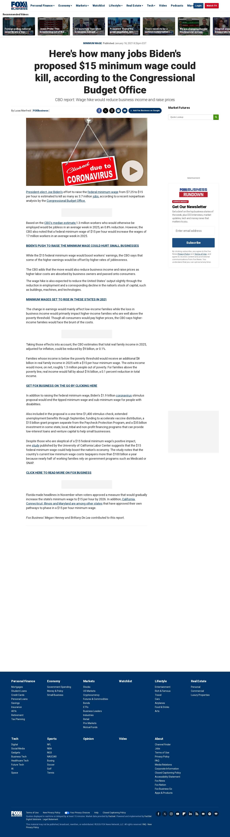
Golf (49, 768)
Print (118, 110)
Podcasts (177, 5)
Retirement (17, 715)
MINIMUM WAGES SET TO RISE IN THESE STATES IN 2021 (66, 299)
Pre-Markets (89, 723)
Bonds (86, 703)
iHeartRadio (216, 814)
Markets (81, 5)
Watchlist (99, 5)
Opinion (88, 738)
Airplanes (160, 703)
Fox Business (19, 5)
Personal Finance (41, 5)
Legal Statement (50, 819)
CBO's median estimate (60, 223)
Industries (88, 715)
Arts (157, 711)
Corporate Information (167, 768)
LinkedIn (190, 814)
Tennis (50, 772)
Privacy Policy (184, 254)
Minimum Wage (92, 43)
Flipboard (184, 814)
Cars (157, 699)
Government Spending (59, 687)
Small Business (55, 695)
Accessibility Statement (167, 776)
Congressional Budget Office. (66, 200)
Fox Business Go (163, 788)
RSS (197, 814)
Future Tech (17, 764)
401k (14, 711)
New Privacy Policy (51, 812)
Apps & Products (164, 793)
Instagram (171, 814)
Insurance (16, 707)
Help (96, 812)
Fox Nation (160, 784)
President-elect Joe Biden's (44, 192)
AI (12, 768)
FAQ (157, 760)
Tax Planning (18, 719)
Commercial (197, 691)
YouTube (177, 814)
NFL (49, 744)
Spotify (209, 814)
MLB (49, 752)
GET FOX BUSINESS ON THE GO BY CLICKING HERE (61, 385)
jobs (96, 196)
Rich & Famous (163, 691)
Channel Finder (163, 744)
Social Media (18, 748)
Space (14, 772)
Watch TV (212, 5)
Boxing (50, 760)
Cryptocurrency (91, 695)
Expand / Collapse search (190, 5)
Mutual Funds (90, 727)
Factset (112, 816)
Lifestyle (115, 5)
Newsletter (203, 814)
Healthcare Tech (20, 760)
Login (198, 5)
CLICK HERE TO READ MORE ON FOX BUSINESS (58, 472)
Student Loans (19, 691)
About (159, 738)
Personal (195, 687)
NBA (49, 748)
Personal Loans (19, 699)
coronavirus (124, 395)
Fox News (160, 780)
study (35, 445)
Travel (158, 695)
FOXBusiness (40, 110)
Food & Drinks (162, 707)
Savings (15, 703)
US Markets (89, 691)
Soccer (51, 764)
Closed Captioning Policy (168, 772)
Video (163, 5)
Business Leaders (92, 711)
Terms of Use (200, 254)
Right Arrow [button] (224, 26)
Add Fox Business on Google (146, 110)
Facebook (99, 110)
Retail (86, 719)
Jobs (157, 748)
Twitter (105, 110)
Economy (64, 5)
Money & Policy (55, 691)
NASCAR (52, 756)
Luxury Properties (200, 695)
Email (124, 110)
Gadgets (15, 752)
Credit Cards (17, 695)
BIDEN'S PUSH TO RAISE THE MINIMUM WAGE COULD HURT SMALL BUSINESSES (82, 245)
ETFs (85, 707)
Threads (112, 110)
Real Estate (133, 5)
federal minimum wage (103, 192)
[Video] (86, 152)
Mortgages (17, 687)
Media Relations (163, 764)
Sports (51, 738)
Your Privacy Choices (80, 812)
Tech (150, 5)
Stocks (86, 687)
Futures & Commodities (95, 699)
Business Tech (19, 756)
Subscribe (193, 242)
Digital (14, 744)
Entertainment (162, 687)
